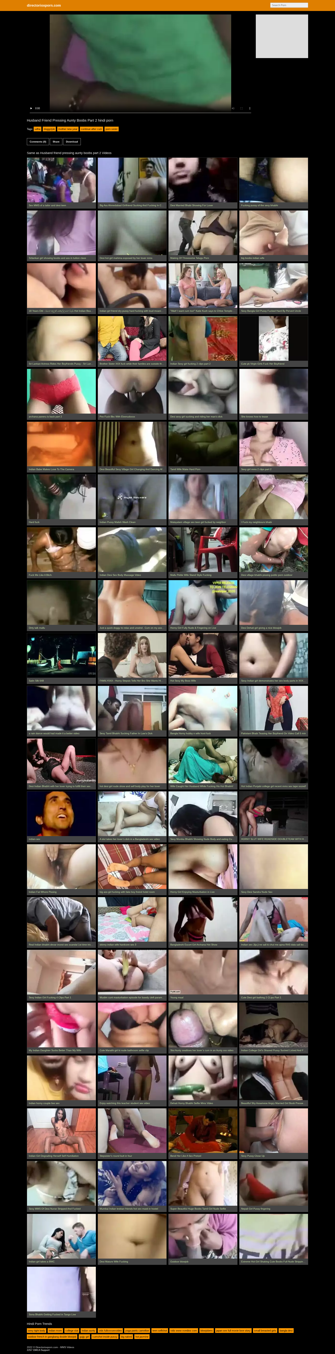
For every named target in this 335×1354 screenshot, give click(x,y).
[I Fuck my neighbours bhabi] (273, 496)
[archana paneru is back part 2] (61, 391)
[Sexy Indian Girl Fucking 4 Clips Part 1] (61, 972)
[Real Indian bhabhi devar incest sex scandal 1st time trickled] (61, 919)
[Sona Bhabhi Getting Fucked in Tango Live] (61, 1289)
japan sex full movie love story (233, 1330)
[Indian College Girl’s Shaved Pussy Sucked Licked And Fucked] (273, 1025)
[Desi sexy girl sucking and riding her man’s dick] (203, 391)
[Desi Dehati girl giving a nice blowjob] (273, 602)
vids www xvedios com (183, 1330)
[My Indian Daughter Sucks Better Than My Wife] (61, 1025)
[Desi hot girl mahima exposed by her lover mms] (132, 233)
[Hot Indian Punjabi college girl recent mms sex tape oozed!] (273, 761)
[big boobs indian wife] (273, 233)
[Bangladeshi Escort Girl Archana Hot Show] (203, 919)
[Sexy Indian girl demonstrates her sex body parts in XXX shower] (273, 655)
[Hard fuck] (61, 496)
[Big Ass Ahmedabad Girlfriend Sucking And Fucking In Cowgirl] (132, 180)
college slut (71, 1330)
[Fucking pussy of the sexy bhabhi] (273, 180)
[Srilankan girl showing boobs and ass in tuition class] (61, 233)
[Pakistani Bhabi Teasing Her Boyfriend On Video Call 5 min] (273, 708)
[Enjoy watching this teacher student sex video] (132, 1078)
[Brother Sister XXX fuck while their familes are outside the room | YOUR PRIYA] (132, 338)
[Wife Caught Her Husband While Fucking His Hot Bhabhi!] (203, 761)
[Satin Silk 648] (61, 655)
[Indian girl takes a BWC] (61, 1236)
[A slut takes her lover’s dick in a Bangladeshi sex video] (132, 813)
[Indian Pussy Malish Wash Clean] (132, 496)
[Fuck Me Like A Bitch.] (61, 549)
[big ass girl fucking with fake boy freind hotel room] (132, 866)
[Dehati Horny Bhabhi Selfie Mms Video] (203, 1078)
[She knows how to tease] (273, 391)
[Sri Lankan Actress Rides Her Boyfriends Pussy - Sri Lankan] (61, 338)
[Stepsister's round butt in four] (132, 1130)
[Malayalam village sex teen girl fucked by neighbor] (203, 496)
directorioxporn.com (44, 5)
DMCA (36, 1350)
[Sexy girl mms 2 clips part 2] (273, 444)
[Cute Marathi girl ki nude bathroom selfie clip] (132, 1025)
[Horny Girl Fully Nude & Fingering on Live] (203, 602)
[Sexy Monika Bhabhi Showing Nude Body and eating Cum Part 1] (203, 813)
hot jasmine (141, 1336)
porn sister (112, 129)
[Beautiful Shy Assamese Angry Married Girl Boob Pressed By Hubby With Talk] (273, 1078)
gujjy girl (84, 1336)
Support (45, 1350)
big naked (126, 1336)
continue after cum (91, 129)
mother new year (67, 129)
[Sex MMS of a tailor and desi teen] (61, 180)
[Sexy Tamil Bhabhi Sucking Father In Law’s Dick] (132, 708)
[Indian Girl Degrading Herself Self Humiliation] (61, 1130)
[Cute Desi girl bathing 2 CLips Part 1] (273, 972)
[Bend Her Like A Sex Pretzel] (203, 1130)
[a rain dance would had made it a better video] (61, 708)
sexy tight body (36, 1330)
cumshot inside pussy (104, 1336)
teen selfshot (159, 1330)
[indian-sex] (61, 813)
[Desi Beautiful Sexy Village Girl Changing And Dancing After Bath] (132, 444)
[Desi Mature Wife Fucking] (132, 1236)
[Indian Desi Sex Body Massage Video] (132, 549)
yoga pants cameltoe (137, 1330)
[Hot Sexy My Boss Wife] (203, 655)
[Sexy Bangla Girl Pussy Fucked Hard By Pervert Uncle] (273, 285)
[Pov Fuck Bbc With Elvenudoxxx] (132, 391)
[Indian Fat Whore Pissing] (61, 866)
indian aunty (88, 1330)
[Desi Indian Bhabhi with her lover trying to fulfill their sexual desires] (61, 761)
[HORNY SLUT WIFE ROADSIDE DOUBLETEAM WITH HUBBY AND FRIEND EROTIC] (273, 813)
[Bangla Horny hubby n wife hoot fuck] (203, 708)
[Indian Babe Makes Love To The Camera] (61, 444)
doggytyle (49, 129)
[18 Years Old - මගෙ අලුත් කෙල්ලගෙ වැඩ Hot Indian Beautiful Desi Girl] (61, 285)
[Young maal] (203, 972)
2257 (29, 1350)
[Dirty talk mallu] (61, 602)
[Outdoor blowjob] (203, 1236)
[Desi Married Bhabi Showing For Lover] (203, 180)
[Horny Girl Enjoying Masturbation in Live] (203, 866)
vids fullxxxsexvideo (110, 1330)
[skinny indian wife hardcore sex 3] (132, 919)
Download (72, 141)
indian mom (55, 1330)
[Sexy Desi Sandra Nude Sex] (273, 866)
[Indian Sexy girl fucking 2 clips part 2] (203, 338)
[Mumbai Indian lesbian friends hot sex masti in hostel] (132, 1183)
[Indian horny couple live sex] (61, 1078)
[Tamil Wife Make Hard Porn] (203, 444)
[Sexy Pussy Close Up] (273, 1130)
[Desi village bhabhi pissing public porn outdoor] (273, 549)
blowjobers (206, 1330)
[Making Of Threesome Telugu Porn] (203, 233)
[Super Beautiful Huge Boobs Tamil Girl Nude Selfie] (203, 1183)
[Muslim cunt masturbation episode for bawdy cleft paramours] (132, 972)
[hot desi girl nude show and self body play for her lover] (132, 761)
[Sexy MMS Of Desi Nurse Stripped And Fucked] (61, 1183)
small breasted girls (265, 1330)
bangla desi (286, 1330)
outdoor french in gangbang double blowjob (52, 1336)
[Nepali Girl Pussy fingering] (273, 1183)
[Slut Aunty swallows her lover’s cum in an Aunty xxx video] (203, 1025)
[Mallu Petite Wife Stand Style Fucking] (203, 549)
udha (37, 129)
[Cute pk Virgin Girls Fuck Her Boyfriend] (273, 338)
